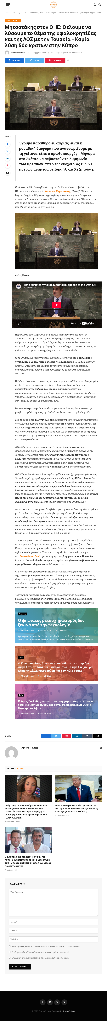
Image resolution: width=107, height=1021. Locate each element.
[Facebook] (7, 144)
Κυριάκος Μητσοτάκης (58, 191)
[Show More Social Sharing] (68, 60)
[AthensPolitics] (53, 4)
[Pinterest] (7, 165)
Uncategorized (13, 20)
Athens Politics (19, 53)
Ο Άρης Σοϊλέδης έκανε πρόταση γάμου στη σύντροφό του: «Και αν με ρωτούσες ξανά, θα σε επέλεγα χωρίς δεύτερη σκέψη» (55, 704)
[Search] (99, 4)
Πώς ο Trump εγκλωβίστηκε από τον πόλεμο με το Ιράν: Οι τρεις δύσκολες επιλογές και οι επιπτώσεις (76, 808)
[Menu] (8, 4)
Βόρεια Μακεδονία (30, 556)
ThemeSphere (69, 1011)
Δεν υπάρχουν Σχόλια (59, 53)
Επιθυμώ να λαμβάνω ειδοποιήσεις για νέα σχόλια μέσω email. (41, 952)
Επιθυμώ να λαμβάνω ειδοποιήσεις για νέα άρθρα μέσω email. (40, 958)
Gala (21, 657)
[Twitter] (7, 151)
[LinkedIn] (7, 158)
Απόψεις (22, 614)
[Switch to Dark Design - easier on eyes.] (95, 4)
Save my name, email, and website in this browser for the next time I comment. (46, 946)
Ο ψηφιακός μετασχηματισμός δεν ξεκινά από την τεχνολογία (51, 622)
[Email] (7, 172)
